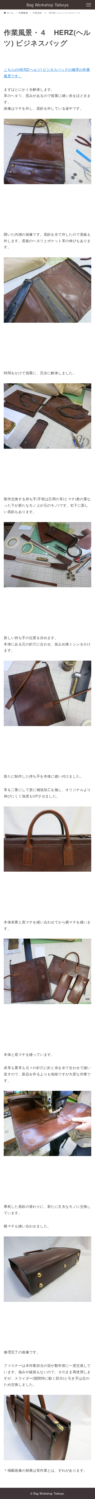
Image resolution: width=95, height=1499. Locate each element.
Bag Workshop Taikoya (48, 4)
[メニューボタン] (88, 4)
